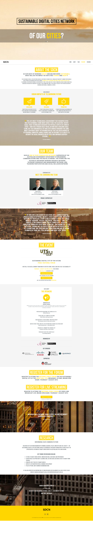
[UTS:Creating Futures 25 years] (46, 255)
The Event (83, 62)
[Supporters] (46, 364)
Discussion (29, 107)
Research (89, 62)
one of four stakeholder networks (42, 155)
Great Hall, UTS (43, 271)
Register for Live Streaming (46, 277)
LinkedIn (48, 514)
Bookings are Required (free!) (46, 273)
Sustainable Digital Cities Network (46, 21)
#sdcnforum (53, 280)
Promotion (64, 107)
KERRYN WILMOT (55, 191)
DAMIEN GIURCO (38, 191)
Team (78, 62)
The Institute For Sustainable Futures (56, 517)
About (74, 62)
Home (70, 62)
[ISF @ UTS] (46, 204)
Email (45, 514)
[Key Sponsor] (28, 355)
